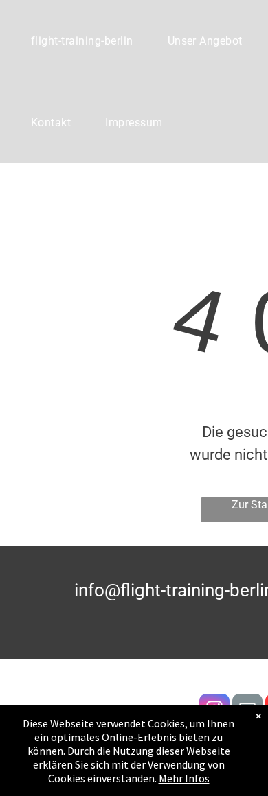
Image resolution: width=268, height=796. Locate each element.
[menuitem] (82, 41)
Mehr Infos (184, 778)
